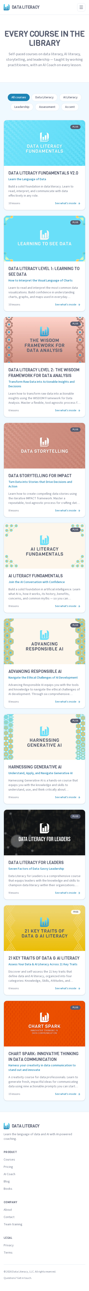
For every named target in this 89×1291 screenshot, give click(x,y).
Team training (13, 1224)
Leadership (21, 107)
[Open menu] (81, 7)
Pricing (8, 1167)
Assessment (47, 107)
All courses (18, 97)
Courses (9, 1159)
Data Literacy (44, 97)
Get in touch (24, 1278)
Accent (70, 107)
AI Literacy (70, 97)
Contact (9, 1217)
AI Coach (9, 1174)
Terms (8, 1252)
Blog (7, 1181)
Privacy (9, 1245)
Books (8, 1189)
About (8, 1210)
